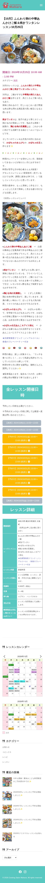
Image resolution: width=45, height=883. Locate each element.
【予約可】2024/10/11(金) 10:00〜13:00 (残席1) (22, 439)
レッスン (6, 762)
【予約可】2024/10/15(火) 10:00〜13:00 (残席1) (22, 460)
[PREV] (4, 656)
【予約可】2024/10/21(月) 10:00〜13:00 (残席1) (22, 470)
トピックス (6, 752)
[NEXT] (40, 656)
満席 (16, 80)
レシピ (5, 757)
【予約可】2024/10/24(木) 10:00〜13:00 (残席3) (22, 492)
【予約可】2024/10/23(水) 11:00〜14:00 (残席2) (22, 481)
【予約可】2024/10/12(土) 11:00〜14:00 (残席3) (22, 449)
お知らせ (6, 747)
